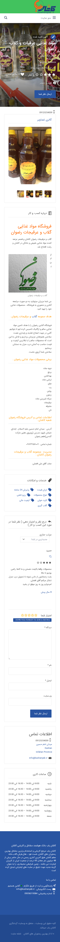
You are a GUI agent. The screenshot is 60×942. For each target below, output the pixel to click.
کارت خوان (42, 500)
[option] (30, 155)
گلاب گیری (42, 505)
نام (50, 665)
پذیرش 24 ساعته (21, 490)
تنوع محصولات (40, 495)
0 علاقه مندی (13, 74)
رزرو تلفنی (21, 495)
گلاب (34, 316)
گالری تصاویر (44, 120)
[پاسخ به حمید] (50, 557)
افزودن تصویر (46, 83)
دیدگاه (48, 627)
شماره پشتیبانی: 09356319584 (38, 893)
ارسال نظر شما (45, 94)
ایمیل (48, 680)
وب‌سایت (48, 696)
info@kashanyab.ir (38, 758)
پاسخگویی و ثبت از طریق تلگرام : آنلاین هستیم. (30, 886)
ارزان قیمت (42, 490)
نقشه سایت (16, 933)
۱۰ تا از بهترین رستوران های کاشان (39, 933)
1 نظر (31, 75)
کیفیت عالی (24, 500)
